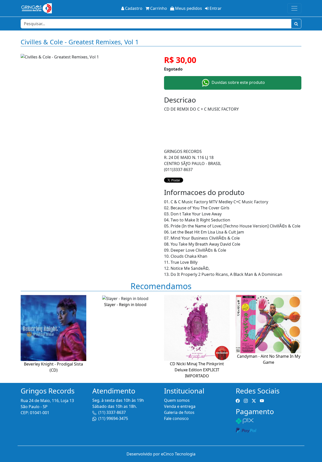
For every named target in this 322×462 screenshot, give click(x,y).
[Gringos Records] (36, 8)
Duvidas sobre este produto (238, 82)
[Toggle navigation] (294, 8)
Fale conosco (176, 418)
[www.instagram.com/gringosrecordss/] (246, 400)
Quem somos (177, 400)
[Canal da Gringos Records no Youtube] (262, 400)
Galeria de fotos (179, 412)
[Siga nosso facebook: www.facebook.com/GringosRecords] (238, 400)
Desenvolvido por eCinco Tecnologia (161, 454)
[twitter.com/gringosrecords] (254, 400)
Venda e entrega (179, 406)
